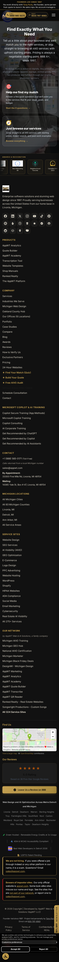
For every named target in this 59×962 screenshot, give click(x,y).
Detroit (15, 812)
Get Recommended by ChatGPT (19, 433)
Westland (7, 820)
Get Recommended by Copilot (18, 438)
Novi (42, 816)
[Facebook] (5, 216)
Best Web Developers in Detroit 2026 (30, 848)
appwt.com (22, 886)
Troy (7, 816)
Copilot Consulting (12, 423)
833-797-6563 (34, 921)
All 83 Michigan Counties (15, 504)
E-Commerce (9, 560)
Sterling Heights (46, 812)
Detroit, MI (8, 514)
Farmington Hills (18, 816)
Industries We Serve (13, 301)
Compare (7, 331)
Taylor (27, 824)
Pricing (6, 362)
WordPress (8, 580)
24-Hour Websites (12, 367)
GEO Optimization (12, 555)
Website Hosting (11, 575)
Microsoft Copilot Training (16, 418)
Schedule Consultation (14, 392)
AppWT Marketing (12, 671)
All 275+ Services (12, 621)
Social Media (9, 601)
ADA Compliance (11, 596)
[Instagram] (27, 216)
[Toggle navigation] (54, 15)
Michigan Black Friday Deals (18, 661)
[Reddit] (5, 231)
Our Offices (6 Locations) (16, 316)
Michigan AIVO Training (15, 640)
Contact (6, 398)
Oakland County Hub (13, 311)
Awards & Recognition (14, 157)
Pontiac (19, 824)
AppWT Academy (11, 255)
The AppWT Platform (13, 281)
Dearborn (24, 812)
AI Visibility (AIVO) (12, 550)
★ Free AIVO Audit (12, 382)
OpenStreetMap (26, 753)
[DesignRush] (27, 223)
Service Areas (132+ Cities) (17, 387)
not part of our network (22, 893)
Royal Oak (18, 820)
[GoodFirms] (34, 223)
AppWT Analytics (11, 245)
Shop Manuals (10, 271)
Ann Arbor (39, 820)
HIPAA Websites (11, 590)
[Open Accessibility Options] (5, 956)
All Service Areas (11, 524)
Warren (34, 812)
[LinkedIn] (13, 216)
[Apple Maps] (20, 231)
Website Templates (12, 265)
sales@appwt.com (12, 468)
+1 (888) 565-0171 (12, 458)
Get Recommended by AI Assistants (21, 443)
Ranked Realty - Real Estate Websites (22, 701)
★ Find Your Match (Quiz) (16, 372)
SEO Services (9, 545)
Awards (6, 341)
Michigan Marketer (12, 656)
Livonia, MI (8, 509)
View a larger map (9, 753)
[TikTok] (42, 216)
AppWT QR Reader (12, 696)
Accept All (15, 949)
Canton (49, 816)
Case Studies (9, 326)
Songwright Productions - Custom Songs (24, 707)
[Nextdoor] (42, 223)
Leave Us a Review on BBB (32, 789)
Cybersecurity (10, 611)
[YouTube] (34, 216)
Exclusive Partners (12, 357)
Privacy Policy (8, 929)
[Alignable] (49, 223)
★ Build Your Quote (13, 377)
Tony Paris (28, 4)
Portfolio (7, 321)
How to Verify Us (11, 352)
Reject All (43, 949)
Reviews (7, 347)
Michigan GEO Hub (12, 645)
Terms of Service (26, 929)
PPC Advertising (11, 570)
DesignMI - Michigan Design (17, 666)
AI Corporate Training (14, 428)
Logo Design (9, 565)
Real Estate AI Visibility (14, 616)
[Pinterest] (49, 216)
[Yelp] (13, 223)
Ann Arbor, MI (9, 519)
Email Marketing (11, 606)
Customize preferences (29, 942)
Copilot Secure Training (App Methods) (23, 413)
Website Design (10, 539)
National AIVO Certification (17, 650)
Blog (4, 336)
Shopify (6, 585)
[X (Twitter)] (20, 216)
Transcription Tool (12, 260)
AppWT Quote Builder (14, 686)
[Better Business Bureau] (20, 223)
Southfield (33, 816)
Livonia (7, 812)
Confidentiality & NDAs (47, 929)
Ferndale (29, 820)
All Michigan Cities (12, 499)
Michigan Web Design (14, 306)
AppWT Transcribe (12, 691)
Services (7, 296)
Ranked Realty (10, 276)
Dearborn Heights (40, 824)
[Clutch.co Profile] (5, 223)
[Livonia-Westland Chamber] (13, 231)
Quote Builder (9, 250)
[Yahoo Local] (27, 231)
